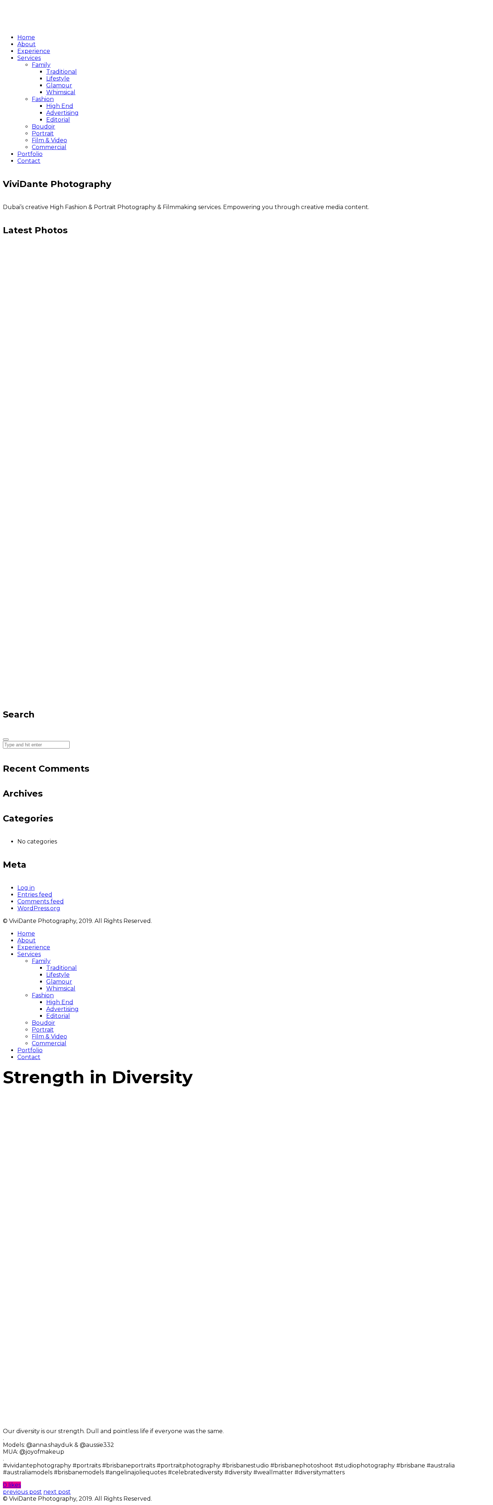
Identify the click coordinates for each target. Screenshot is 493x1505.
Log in (26, 887)
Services (29, 954)
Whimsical (60, 988)
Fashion (43, 995)
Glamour (59, 981)
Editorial (58, 1015)
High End (59, 1002)
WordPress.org (38, 908)
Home (26, 933)
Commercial (49, 1043)
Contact (28, 1057)
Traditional (61, 967)
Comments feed (40, 901)
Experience (33, 947)
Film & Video (49, 1036)
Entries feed (34, 894)
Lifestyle (58, 974)
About (26, 940)
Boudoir (43, 1022)
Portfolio (30, 1050)
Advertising (62, 1009)
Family (41, 961)
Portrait (43, 1029)
